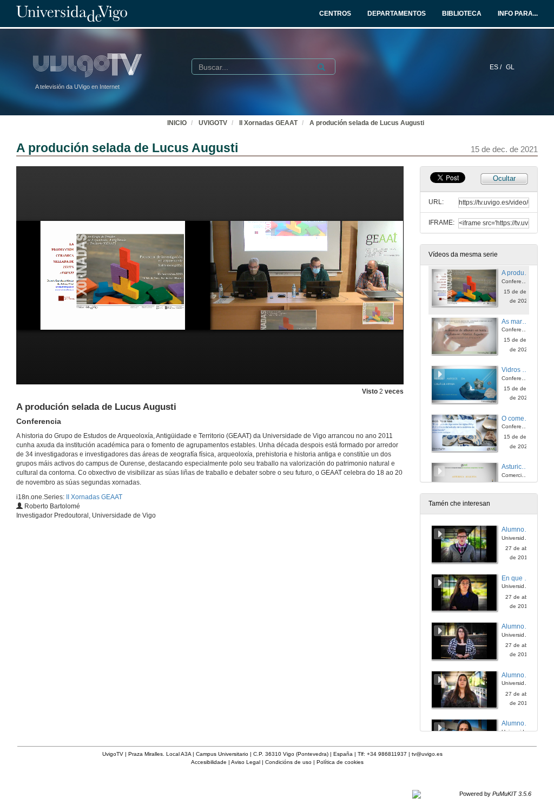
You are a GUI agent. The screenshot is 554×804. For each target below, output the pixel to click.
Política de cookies (340, 762)
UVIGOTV (213, 123)
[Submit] (321, 67)
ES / (496, 67)
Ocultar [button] (504, 178)
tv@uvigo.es (427, 754)
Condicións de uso (288, 762)
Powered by (495, 793)
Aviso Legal (245, 762)
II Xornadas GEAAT (268, 123)
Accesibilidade (209, 762)
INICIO (177, 123)
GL (510, 67)
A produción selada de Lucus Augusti (366, 123)
